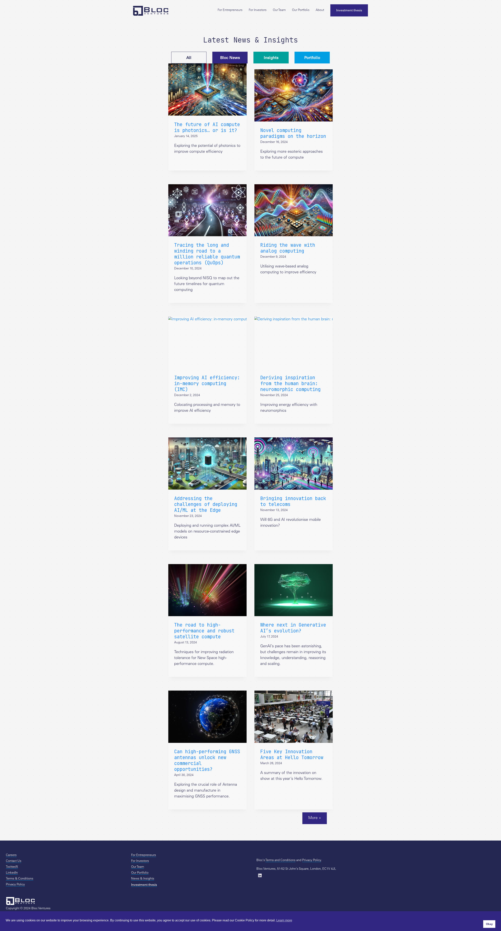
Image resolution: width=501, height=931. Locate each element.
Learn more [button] (284, 920)
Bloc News (230, 57)
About (320, 10)
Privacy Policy (15, 884)
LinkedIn (12, 872)
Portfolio (312, 57)
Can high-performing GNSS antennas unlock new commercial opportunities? (207, 760)
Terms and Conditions (280, 860)
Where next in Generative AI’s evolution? (293, 628)
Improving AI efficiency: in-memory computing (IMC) (207, 383)
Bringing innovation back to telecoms (293, 501)
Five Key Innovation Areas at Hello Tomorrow (291, 754)
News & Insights (142, 878)
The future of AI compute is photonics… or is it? (207, 127)
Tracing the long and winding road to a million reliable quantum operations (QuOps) (207, 254)
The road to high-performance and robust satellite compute (204, 631)
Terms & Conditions (19, 878)
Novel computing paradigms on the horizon (293, 133)
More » (314, 818)
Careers (11, 855)
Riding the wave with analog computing (287, 248)
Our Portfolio (300, 10)
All (188, 57)
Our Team (279, 10)
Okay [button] (489, 924)
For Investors (258, 10)
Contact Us (13, 861)
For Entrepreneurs (230, 10)
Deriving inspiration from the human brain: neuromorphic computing (290, 383)
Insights (271, 57)
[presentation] (207, 89)
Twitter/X (12, 867)
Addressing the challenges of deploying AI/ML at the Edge (205, 504)
